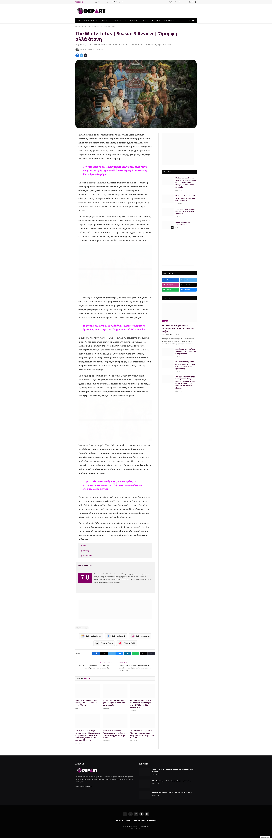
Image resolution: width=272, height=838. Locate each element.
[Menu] (79, 20)
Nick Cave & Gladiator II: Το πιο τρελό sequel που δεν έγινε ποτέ (185, 198)
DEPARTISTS (167, 21)
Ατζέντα (165, 321)
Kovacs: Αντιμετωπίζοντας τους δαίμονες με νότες (172, 792)
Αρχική (77, 26)
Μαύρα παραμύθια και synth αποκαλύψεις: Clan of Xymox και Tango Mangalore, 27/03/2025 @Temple (185, 182)
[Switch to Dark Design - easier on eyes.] (189, 20)
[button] (115, 545)
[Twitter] (68, 145)
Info (84, 545)
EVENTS (143, 21)
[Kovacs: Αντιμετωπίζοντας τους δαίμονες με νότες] (144, 795)
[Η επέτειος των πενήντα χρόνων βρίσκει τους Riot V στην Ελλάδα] (115, 691)
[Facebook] (68, 140)
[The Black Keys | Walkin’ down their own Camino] (144, 784)
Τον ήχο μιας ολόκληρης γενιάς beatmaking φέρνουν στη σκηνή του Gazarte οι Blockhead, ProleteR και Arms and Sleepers (87, 735)
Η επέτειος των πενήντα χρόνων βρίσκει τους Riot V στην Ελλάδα (115, 702)
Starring (86, 551)
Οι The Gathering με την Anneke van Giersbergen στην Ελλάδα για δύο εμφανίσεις (140, 703)
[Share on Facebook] (77, 55)
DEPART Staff (168, 335)
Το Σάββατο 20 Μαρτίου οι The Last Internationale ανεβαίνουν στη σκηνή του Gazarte (142, 734)
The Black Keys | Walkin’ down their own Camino (172, 781)
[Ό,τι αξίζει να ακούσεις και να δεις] (91, 11)
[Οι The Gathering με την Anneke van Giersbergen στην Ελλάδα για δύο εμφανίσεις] (142, 691)
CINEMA (116, 21)
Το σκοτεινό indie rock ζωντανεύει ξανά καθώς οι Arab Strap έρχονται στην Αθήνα (114, 734)
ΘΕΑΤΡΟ (155, 21)
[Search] (193, 20)
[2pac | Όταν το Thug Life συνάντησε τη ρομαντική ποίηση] (144, 772)
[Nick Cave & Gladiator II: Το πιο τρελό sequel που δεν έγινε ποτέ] (168, 199)
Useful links (87, 556)
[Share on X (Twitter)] (81, 55)
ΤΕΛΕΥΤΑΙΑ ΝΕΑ (90, 21)
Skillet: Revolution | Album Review (183, 223)
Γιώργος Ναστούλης (89, 49)
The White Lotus (81, 628)
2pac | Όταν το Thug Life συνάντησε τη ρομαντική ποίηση (172, 770)
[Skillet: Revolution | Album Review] (168, 225)
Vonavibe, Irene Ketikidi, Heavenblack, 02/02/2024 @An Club (185, 211)
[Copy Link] (85, 55)
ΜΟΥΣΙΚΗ (104, 21)
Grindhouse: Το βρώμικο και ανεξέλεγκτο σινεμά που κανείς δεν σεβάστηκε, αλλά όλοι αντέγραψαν (135, 667)
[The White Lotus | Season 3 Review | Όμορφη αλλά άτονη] (136, 94)
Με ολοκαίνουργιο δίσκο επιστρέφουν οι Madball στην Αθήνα (105, 2)
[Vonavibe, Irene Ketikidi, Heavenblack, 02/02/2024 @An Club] (168, 212)
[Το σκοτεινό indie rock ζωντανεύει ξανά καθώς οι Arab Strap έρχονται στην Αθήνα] (115, 721)
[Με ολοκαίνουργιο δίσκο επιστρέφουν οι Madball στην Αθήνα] (87, 691)
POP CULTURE (130, 21)
